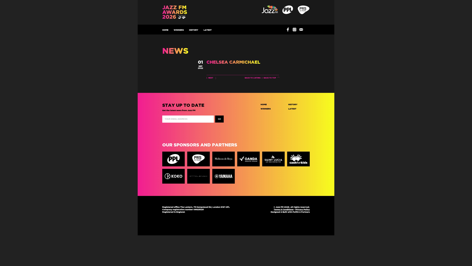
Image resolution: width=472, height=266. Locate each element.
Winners (179, 30)
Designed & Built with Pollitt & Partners (290, 212)
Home (165, 30)
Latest (208, 30)
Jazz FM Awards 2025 (180, 12)
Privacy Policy (302, 209)
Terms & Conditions (284, 209)
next (210, 78)
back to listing (253, 78)
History (193, 30)
